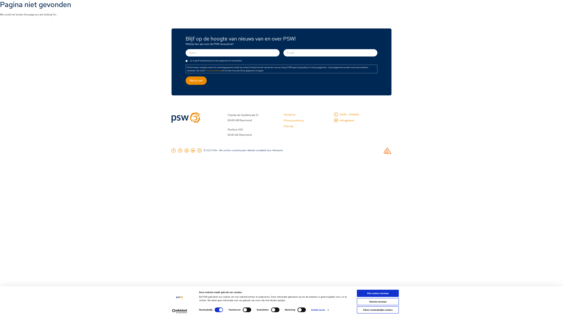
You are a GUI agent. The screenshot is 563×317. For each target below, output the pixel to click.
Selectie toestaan (378, 301)
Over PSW (364, 5)
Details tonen (318, 310)
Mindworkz (278, 150)
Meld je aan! (196, 80)
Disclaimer (290, 114)
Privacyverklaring (213, 70)
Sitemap (289, 126)
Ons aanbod (297, 5)
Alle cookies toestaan (378, 293)
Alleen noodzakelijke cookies (378, 310)
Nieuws (346, 5)
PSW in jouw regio (323, 5)
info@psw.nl (347, 120)
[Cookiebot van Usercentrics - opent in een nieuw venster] (180, 311)
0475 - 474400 (349, 114)
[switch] (247, 309)
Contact (383, 5)
